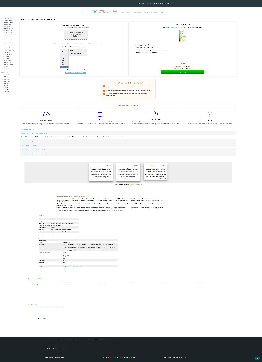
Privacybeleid (221, 124)
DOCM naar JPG (167, 283)
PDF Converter (63, 339)
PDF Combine (7, 52)
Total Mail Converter (8, 36)
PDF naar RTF (42, 316)
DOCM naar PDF (35, 283)
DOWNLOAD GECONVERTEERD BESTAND (75, 72)
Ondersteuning (154, 12)
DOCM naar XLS (68, 283)
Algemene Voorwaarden (59, 357)
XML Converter (105, 339)
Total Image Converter (8, 43)
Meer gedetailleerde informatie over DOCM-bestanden (61, 231)
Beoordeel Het (128, 185)
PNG (63, 60)
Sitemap (46, 357)
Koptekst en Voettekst (76, 53)
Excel (63, 54)
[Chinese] (130, 357)
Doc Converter (84, 339)
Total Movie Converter (8, 47)
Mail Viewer (6, 83)
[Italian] (113, 357)
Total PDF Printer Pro (8, 64)
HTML (63, 56)
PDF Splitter (6, 56)
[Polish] (118, 357)
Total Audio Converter (8, 45)
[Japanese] (134, 357)
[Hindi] (125, 357)
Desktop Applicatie (137, 12)
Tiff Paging (6, 66)
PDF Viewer (6, 89)
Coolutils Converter (8, 20)
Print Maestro (7, 74)
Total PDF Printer (7, 62)
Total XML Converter (8, 34)
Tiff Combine (6, 68)
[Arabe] (132, 357)
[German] (111, 357)
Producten (146, 12)
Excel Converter (98, 339)
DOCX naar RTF (43, 318)
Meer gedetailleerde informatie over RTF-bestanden (73, 266)
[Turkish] (123, 357)
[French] (120, 357)
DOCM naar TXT (68, 284)
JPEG (63, 58)
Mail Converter (78, 339)
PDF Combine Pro (8, 54)
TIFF (63, 64)
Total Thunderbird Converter (10, 40)
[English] (104, 357)
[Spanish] (106, 357)
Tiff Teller (6, 70)
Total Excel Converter (8, 28)
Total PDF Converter (8, 24)
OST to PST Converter (8, 41)
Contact (162, 12)
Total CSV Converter (8, 32)
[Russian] (116, 357)
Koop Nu (183, 72)
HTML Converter (91, 339)
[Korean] (127, 357)
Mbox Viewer (6, 85)
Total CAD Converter (8, 30)
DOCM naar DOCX (134, 283)
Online (128, 12)
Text (63, 62)
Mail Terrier (6, 76)
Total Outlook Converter (9, 38)
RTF (62, 66)
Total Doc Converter (7, 26)
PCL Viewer (6, 87)
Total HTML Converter (8, 22)
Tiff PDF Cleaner (7, 60)
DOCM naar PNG (200, 283)
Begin (123, 12)
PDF (62, 51)
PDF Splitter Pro (7, 58)
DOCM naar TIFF (35, 284)
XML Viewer (6, 91)
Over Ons (167, 13)
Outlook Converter (70, 339)
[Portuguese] (109, 357)
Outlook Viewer (7, 81)
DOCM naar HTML (101, 283)
